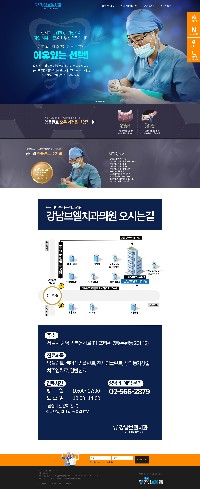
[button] (96, 101)
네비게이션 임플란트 (129, 6)
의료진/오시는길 (108, 6)
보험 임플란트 (149, 6)
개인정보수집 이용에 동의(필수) (103, 462)
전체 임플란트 (166, 6)
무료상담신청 (142, 460)
